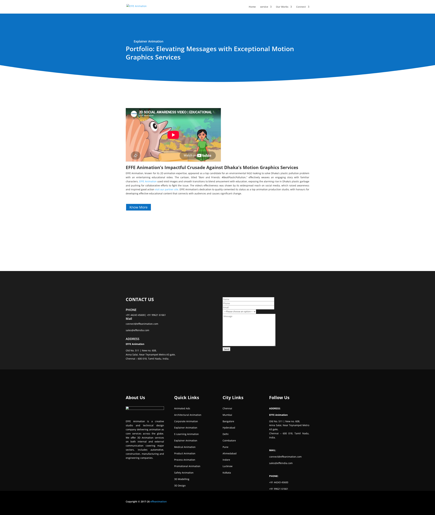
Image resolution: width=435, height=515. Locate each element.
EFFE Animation (148, 181)
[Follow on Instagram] (251, 502)
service (264, 7)
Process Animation (184, 459)
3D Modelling (181, 479)
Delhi (226, 434)
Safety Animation (184, 472)
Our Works (282, 7)
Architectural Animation (187, 414)
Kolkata (227, 472)
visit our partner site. (167, 189)
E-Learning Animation (186, 434)
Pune (225, 447)
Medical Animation (185, 447)
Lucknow (227, 466)
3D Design (180, 485)
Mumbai (227, 414)
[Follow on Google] (272, 502)
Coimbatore (229, 440)
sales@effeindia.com (137, 330)
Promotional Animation (187, 466)
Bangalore (228, 421)
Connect (301, 7)
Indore (226, 459)
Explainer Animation (148, 41)
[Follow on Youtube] (265, 502)
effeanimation (158, 501)
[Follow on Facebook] (244, 502)
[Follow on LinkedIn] (258, 502)
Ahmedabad (230, 453)
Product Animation (184, 453)
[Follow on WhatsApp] (278, 502)
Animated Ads (182, 408)
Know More (138, 207)
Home (252, 7)
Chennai (227, 408)
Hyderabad (229, 427)
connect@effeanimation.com (142, 323)
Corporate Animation (186, 421)
